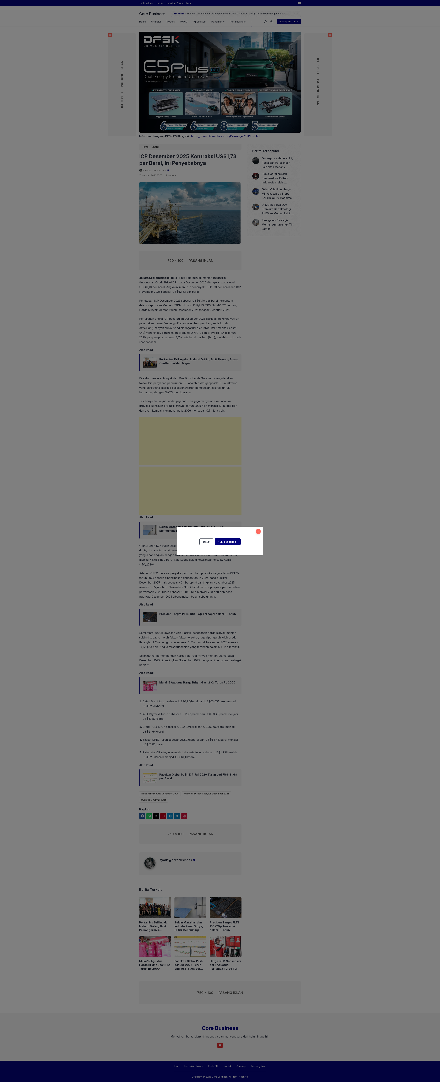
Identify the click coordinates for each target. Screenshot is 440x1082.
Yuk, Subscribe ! (227, 541)
